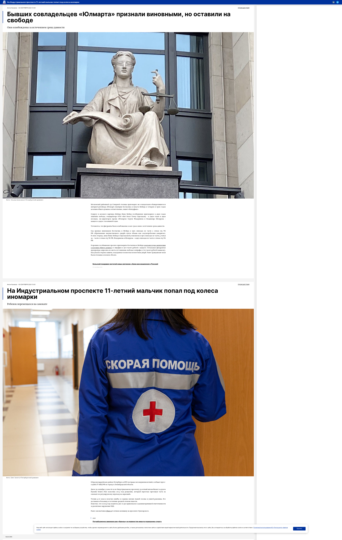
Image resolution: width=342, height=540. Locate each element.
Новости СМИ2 (9, 536)
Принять (299, 528)
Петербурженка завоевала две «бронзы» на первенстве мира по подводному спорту (127, 521)
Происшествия (243, 8)
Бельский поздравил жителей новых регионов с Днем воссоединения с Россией (125, 264)
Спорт (94, 518)
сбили (108, 511)
